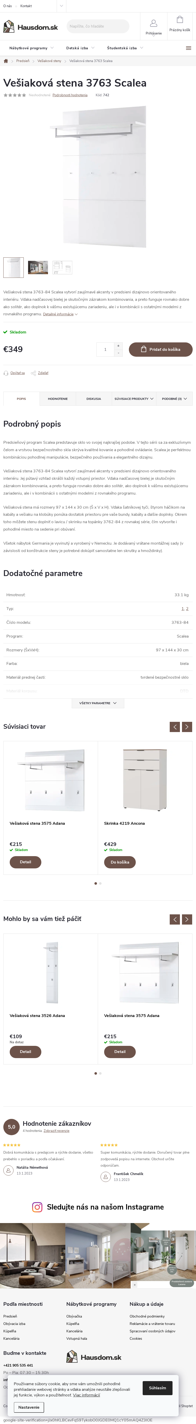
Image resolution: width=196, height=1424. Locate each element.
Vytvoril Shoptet (181, 1406)
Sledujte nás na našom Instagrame (105, 1207)
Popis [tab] (21, 399)
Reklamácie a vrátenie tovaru (152, 1324)
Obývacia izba (14, 1324)
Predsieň (10, 1316)
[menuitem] (31, 48)
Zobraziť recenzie (56, 1131)
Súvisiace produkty (131, 399)
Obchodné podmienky (147, 1316)
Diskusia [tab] (94, 399)
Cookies (136, 1339)
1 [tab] (95, 883)
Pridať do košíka (165, 349)
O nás (7, 6)
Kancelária (11, 1339)
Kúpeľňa (9, 1331)
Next (187, 727)
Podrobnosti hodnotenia (70, 95)
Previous (175, 727)
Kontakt (26, 6)
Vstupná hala (76, 1339)
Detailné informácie (58, 314)
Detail (25, 862)
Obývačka (74, 1316)
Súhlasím (157, 1388)
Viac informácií (86, 1395)
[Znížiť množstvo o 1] (118, 353)
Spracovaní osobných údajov (152, 1331)
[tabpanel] (51, 808)
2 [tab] (100, 883)
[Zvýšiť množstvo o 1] (118, 346)
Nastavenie (29, 1407)
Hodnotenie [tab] (58, 399)
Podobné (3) (172, 399)
